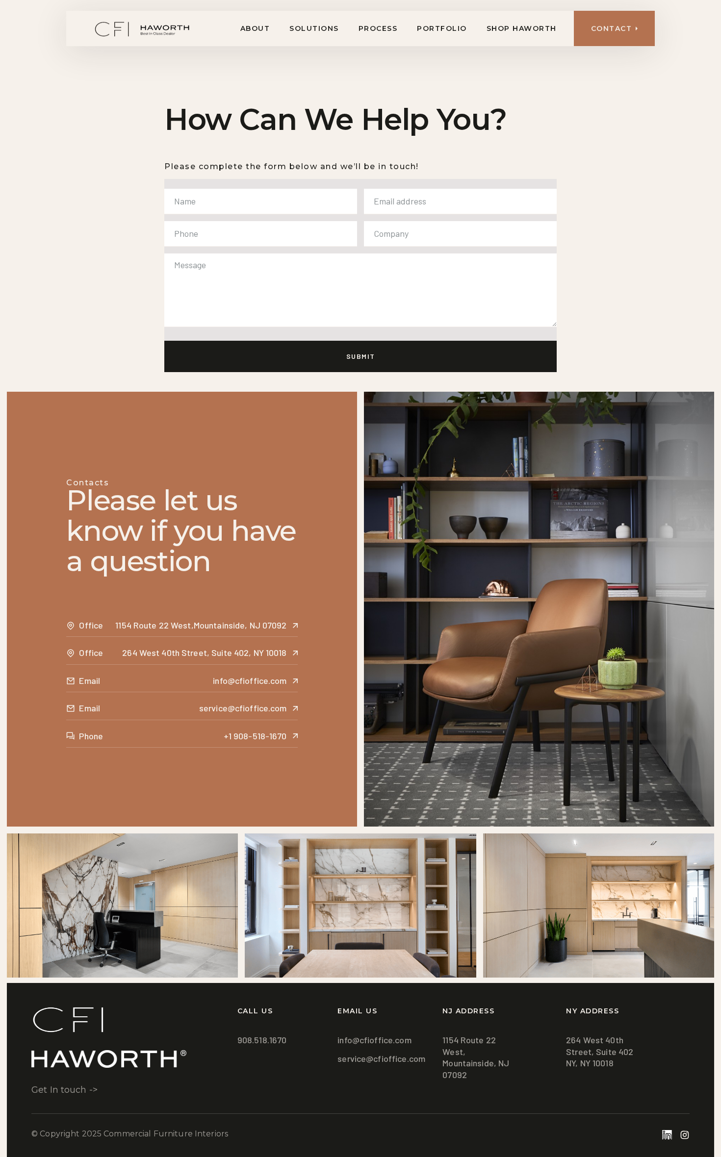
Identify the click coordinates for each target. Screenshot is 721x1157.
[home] (129, 28)
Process (378, 28)
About (255, 28)
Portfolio (442, 28)
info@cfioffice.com (374, 1039)
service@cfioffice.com (381, 1058)
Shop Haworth (522, 28)
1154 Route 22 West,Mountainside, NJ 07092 (475, 1057)
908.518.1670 (262, 1039)
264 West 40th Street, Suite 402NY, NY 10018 (599, 1051)
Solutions (314, 28)
